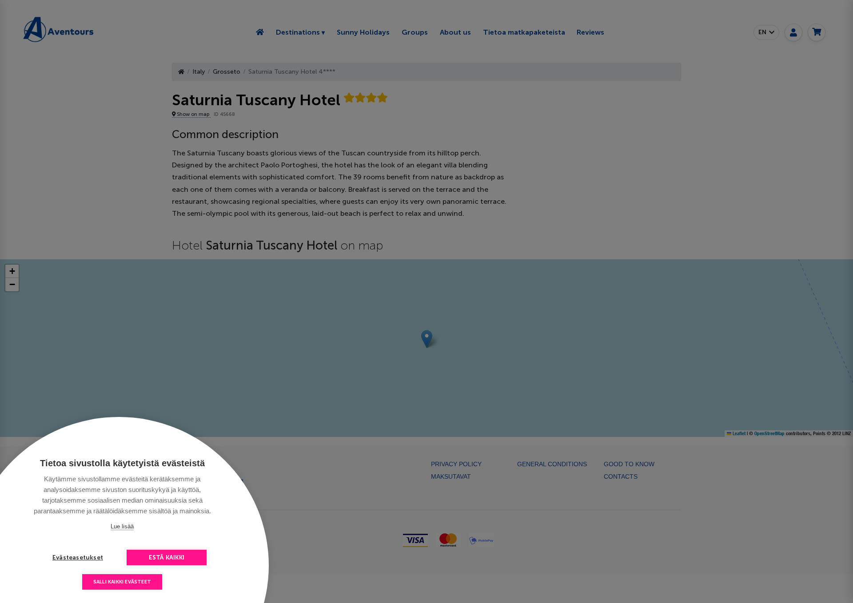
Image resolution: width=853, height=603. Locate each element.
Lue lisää (122, 526)
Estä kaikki (166, 557)
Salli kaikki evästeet (122, 582)
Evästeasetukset (77, 557)
